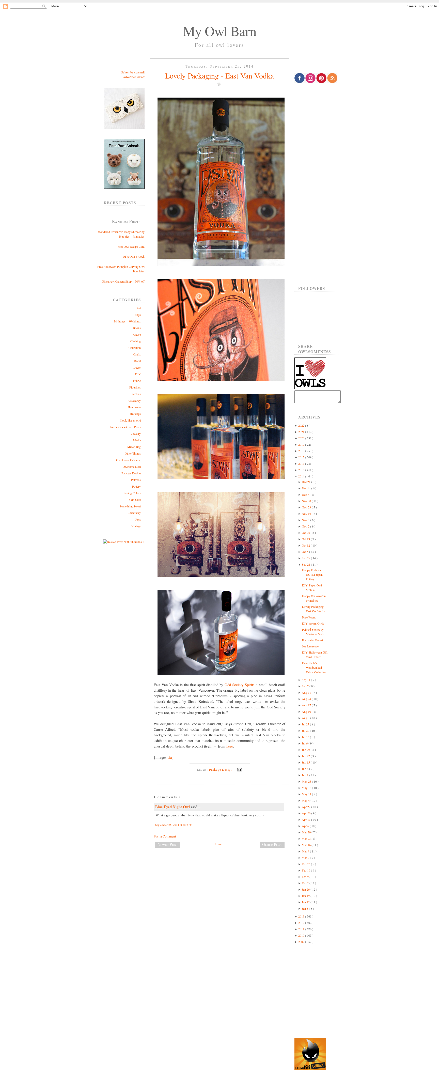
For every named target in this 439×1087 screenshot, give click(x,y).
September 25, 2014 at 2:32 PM (174, 825)
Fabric (137, 381)
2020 (301, 438)
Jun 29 (306, 750)
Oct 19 (306, 539)
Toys (138, 519)
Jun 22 (306, 756)
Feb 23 (306, 864)
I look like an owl (130, 420)
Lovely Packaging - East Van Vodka (219, 75)
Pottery (136, 486)
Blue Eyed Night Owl (173, 807)
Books (137, 328)
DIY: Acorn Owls (313, 623)
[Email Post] (239, 769)
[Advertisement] (219, 868)
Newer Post (168, 844)
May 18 (307, 788)
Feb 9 (305, 877)
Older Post (272, 844)
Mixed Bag (134, 447)
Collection (135, 348)
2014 (301, 476)
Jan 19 (306, 896)
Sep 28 (306, 558)
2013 (301, 916)
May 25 (307, 781)
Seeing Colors (132, 493)
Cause (137, 334)
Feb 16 (306, 870)
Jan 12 (306, 902)
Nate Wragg (309, 617)
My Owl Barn (219, 31)
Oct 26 (306, 533)
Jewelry (136, 433)
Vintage (136, 526)
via (169, 757)
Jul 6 (305, 743)
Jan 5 (305, 908)
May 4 (306, 800)
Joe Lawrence (310, 646)
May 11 (307, 794)
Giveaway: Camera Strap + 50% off (123, 281)
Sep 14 (306, 680)
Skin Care (135, 500)
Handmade (134, 407)
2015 (301, 470)
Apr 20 (306, 813)
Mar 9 (306, 851)
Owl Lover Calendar (128, 460)
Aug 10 (307, 711)
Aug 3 (306, 718)
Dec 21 (306, 482)
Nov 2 (306, 526)
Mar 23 (306, 838)
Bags (138, 315)
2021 (301, 432)
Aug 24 (307, 699)
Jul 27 (306, 724)
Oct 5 (305, 552)
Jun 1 (305, 775)
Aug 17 (307, 705)
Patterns (136, 480)
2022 (301, 425)
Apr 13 (306, 819)
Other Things (133, 453)
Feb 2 (305, 883)
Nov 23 (307, 507)
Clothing (135, 341)
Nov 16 (307, 513)
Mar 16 (306, 845)
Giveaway (135, 400)
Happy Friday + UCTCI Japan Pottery (312, 574)
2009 (301, 942)
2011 (301, 929)
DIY (138, 374)
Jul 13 (306, 737)
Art (139, 308)
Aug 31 (307, 692)
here (229, 746)
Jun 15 (306, 762)
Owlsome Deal (132, 466)
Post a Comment (165, 836)
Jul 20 (306, 730)
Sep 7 (305, 686)
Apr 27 (306, 807)
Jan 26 (306, 889)
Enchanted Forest (312, 640)
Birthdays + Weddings (127, 321)
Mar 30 (306, 832)
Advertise (129, 77)
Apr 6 (306, 826)
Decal (137, 361)
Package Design (131, 473)
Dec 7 (306, 494)
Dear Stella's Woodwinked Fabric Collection (314, 667)
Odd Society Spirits (240, 684)
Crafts (137, 354)
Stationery (135, 513)
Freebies (136, 394)
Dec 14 (306, 488)
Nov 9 (306, 520)
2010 (301, 935)
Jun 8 (305, 769)
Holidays (135, 414)
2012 (301, 923)
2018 (301, 451)
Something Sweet (130, 506)
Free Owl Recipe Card (131, 246)
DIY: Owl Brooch (134, 256)
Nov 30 (307, 501)
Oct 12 (306, 545)
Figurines (135, 387)
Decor (137, 367)
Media (137, 440)
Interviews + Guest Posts (125, 427)
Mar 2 (306, 858)
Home (217, 844)
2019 (301, 444)
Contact (140, 77)
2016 (301, 463)
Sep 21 (306, 564)
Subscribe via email (133, 72)
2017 (301, 457)
